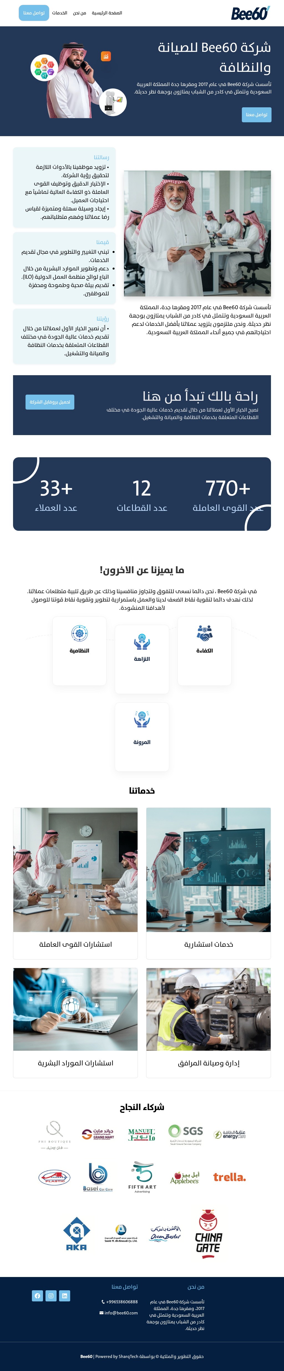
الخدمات (59, 13)
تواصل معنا (34, 13)
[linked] (64, 1295)
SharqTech (128, 1356)
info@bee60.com (121, 1313)
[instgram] (51, 1295)
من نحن (79, 13)
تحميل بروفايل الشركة (50, 402)
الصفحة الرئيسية (107, 13)
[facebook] (37, 1295)
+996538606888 (122, 1302)
